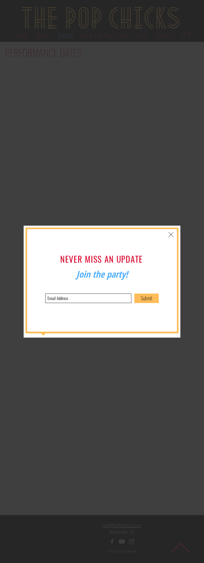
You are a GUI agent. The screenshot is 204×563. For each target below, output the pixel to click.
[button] (170, 234)
